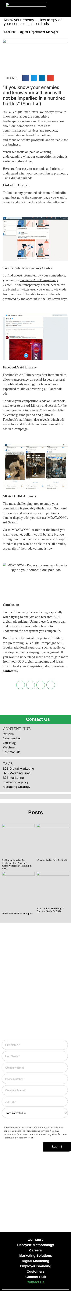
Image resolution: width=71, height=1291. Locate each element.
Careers (35, 1250)
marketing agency (16, 782)
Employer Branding (35, 1266)
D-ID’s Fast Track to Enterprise (17, 913)
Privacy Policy (42, 1137)
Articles (8, 734)
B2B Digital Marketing (18, 768)
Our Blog (9, 743)
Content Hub (35, 1277)
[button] (49, 11)
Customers (35, 1271)
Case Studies (11, 738)
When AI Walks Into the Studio (52, 860)
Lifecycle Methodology (35, 1245)
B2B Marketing (13, 777)
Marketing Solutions (35, 1256)
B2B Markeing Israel (17, 773)
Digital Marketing (35, 1261)
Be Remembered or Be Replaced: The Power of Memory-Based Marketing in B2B (17, 864)
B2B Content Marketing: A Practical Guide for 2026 (50, 910)
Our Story (35, 1240)
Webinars (9, 747)
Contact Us (35, 1282)
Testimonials (11, 752)
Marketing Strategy (16, 787)
